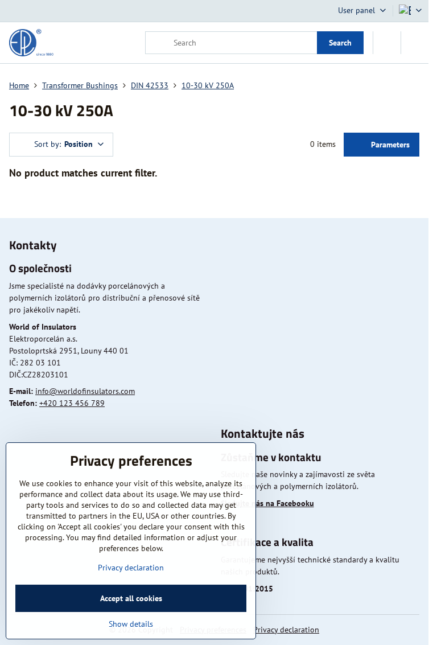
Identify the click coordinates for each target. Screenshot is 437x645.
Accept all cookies (131, 598)
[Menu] (414, 42)
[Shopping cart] (387, 42)
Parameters (389, 144)
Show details (131, 624)
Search (340, 43)
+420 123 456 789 (72, 403)
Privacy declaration (286, 630)
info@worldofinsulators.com (85, 391)
